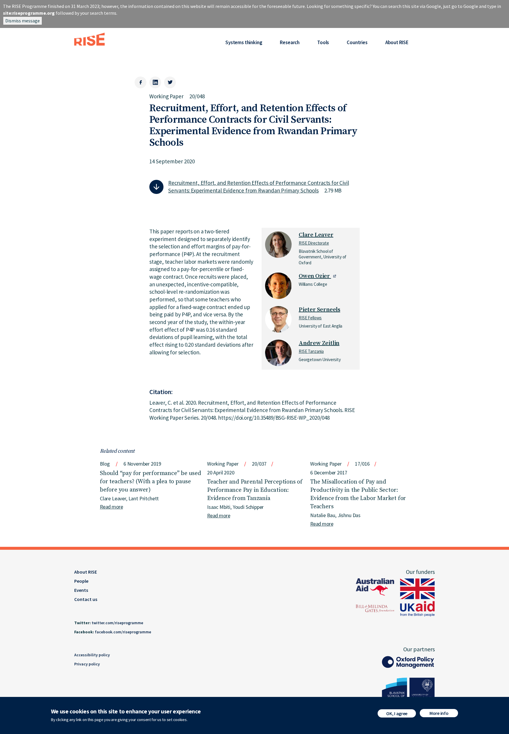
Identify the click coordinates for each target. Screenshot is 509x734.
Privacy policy (87, 664)
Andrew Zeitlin (319, 343)
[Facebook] (140, 82)
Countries (357, 42)
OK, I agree (396, 713)
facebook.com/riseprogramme (123, 632)
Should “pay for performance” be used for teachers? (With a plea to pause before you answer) (150, 482)
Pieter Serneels (319, 309)
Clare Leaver (316, 235)
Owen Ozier (315, 276)
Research (290, 42)
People (81, 581)
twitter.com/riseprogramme (117, 622)
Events (81, 590)
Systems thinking (243, 42)
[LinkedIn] (155, 82)
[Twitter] (170, 82)
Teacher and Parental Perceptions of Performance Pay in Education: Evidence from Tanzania (255, 490)
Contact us (85, 599)
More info (438, 713)
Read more (111, 506)
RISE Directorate (314, 243)
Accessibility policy (92, 654)
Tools (323, 42)
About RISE (397, 42)
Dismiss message (22, 21)
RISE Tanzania (311, 351)
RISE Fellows (310, 317)
